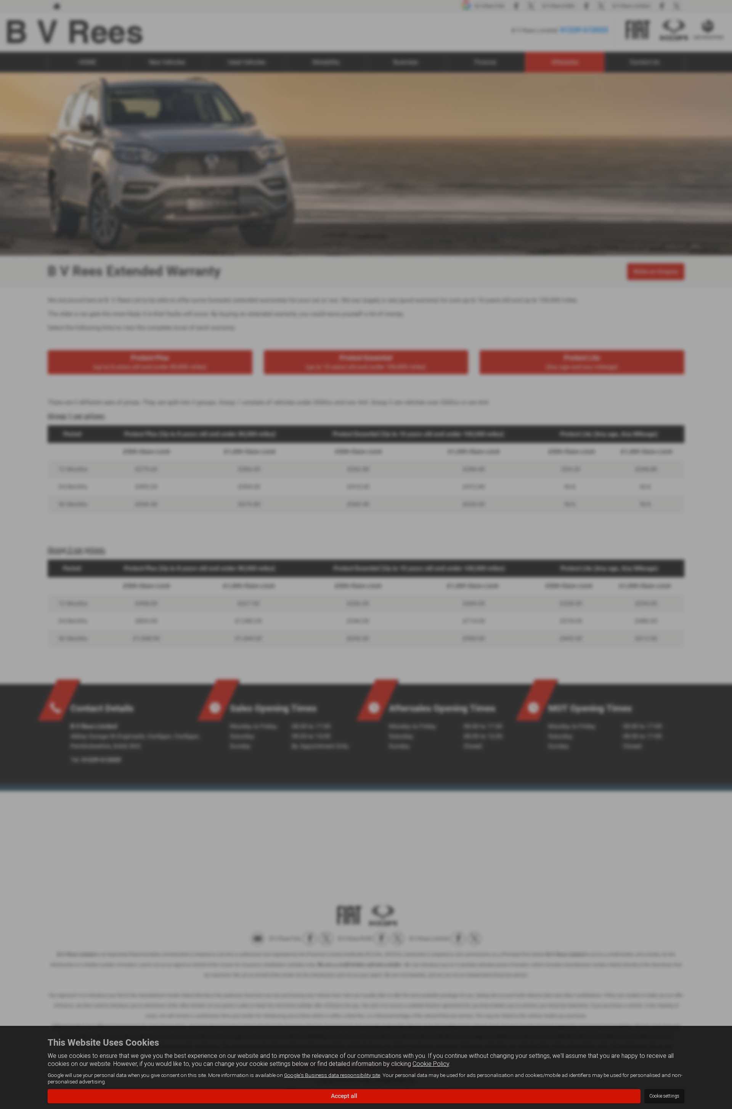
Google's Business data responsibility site (332, 1075)
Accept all (344, 1095)
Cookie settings (664, 1096)
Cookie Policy (431, 1063)
